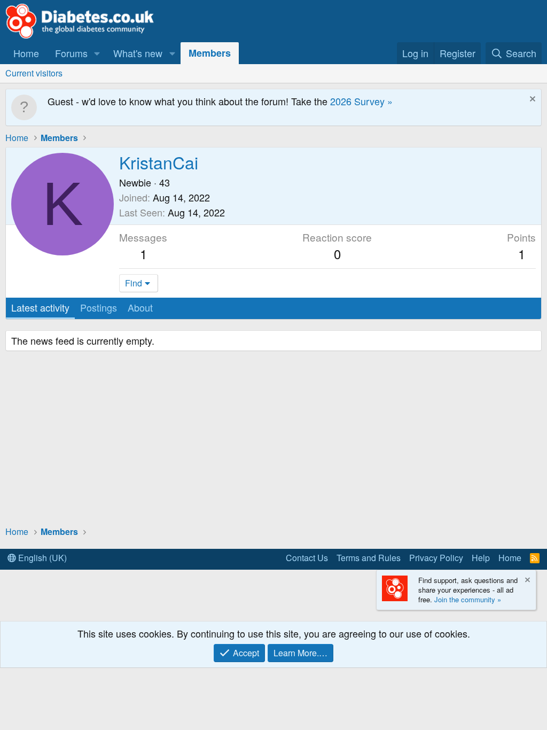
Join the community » (467, 599)
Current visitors (33, 73)
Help (481, 558)
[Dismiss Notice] (531, 100)
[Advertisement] (273, 440)
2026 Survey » (361, 101)
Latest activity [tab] (40, 307)
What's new (137, 53)
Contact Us (307, 558)
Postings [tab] (98, 307)
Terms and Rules (369, 558)
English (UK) (41, 558)
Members (210, 53)
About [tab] (140, 307)
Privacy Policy (436, 558)
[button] (97, 53)
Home (26, 53)
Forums (71, 53)
